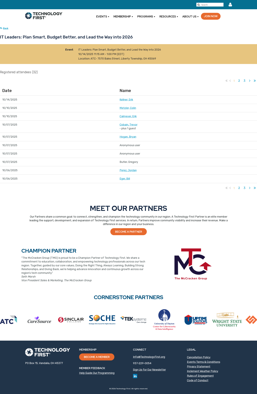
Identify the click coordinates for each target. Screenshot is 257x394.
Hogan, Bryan (128, 136)
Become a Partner (128, 231)
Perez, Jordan (128, 170)
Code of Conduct (197, 380)
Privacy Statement (198, 366)
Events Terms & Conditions (203, 362)
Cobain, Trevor (128, 124)
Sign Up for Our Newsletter (149, 369)
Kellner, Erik (126, 99)
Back (5, 28)
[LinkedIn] (135, 376)
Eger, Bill (125, 178)
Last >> (254, 80)
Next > (249, 80)
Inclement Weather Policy (202, 371)
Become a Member (97, 357)
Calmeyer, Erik (128, 116)
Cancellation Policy (198, 357)
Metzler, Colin (128, 108)
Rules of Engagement (200, 375)
